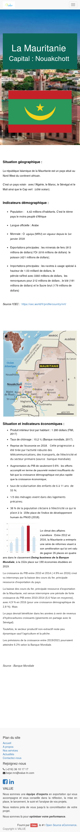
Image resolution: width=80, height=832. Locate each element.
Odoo (34, 825)
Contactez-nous (12, 758)
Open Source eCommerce (61, 825)
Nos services (10, 750)
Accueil (7, 743)
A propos (8, 747)
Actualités (8, 754)
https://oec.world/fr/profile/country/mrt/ (44, 304)
